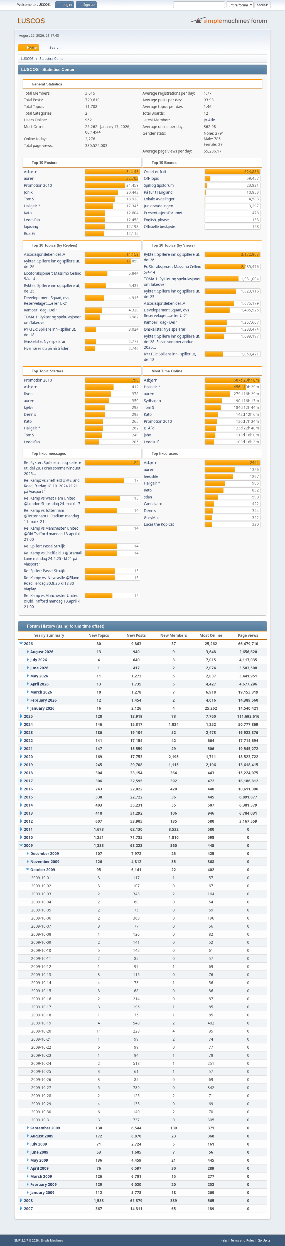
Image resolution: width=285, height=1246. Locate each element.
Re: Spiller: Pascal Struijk (44, 546)
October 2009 (42, 869)
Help (223, 1240)
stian (148, 497)
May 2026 (39, 676)
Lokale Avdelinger (159, 198)
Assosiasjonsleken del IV (44, 254)
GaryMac (151, 517)
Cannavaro (153, 503)
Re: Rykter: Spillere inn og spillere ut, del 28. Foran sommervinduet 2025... (52, 468)
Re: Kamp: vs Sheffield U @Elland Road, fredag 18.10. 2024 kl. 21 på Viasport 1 (52, 486)
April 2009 (39, 1168)
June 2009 (39, 1152)
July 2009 (38, 1144)
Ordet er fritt (155, 171)
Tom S (29, 198)
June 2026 (39, 667)
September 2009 (45, 1128)
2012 (28, 821)
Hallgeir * (32, 205)
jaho (147, 435)
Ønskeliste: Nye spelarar (45, 341)
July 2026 (38, 659)
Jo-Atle (209, 119)
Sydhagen (152, 400)
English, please (156, 219)
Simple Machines (51, 1240)
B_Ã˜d (149, 428)
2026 (28, 643)
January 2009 (42, 1192)
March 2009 (41, 1176)
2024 (28, 724)
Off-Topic (151, 178)
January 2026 (42, 708)
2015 (28, 797)
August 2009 (41, 1136)
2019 (28, 764)
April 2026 (39, 684)
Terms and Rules (242, 1240)
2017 (28, 780)
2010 (28, 837)
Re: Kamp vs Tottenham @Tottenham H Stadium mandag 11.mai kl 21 (51, 516)
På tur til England (158, 192)
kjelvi (28, 407)
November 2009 (45, 861)
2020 (28, 756)
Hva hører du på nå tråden (46, 348)
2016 (28, 789)
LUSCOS (31, 20)
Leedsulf (151, 441)
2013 (28, 813)
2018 (28, 772)
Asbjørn (30, 171)
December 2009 (44, 853)
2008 (28, 1200)
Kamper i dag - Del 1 (41, 310)
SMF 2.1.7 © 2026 (26, 1240)
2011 (28, 829)
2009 (28, 845)
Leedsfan (32, 219)
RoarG (29, 233)
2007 (28, 1208)
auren (29, 178)
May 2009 (39, 1160)
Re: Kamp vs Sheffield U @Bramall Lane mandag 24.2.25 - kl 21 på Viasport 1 (53, 558)
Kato (28, 212)
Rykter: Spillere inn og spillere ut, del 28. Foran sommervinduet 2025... (172, 342)
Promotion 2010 (38, 185)
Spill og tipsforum (159, 185)
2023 (28, 732)
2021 (28, 748)
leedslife (151, 476)
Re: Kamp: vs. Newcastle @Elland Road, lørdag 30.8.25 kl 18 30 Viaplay (51, 583)
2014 (28, 805)
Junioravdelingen (158, 205)
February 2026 (43, 700)
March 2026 (41, 692)
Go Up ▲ (264, 1240)
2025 (28, 716)
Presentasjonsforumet (163, 212)
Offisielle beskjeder (160, 226)
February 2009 (43, 1184)
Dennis (30, 414)
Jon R (28, 192)
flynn (28, 393)
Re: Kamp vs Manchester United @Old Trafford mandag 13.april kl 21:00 (52, 534)
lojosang (31, 226)
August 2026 (41, 651)
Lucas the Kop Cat (159, 524)
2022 (28, 740)
